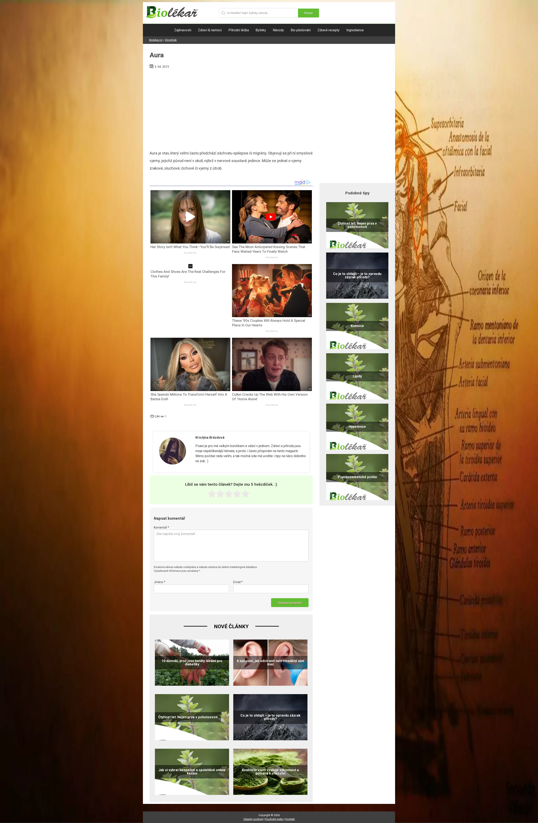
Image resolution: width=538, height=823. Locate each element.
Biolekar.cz (155, 40)
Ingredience (355, 30)
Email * (238, 582)
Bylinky (261, 30)
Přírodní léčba (238, 30)
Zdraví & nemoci (210, 30)
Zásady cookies (253, 819)
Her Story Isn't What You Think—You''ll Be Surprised (190, 247)
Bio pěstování (301, 30)
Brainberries (190, 253)
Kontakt (290, 819)
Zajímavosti (182, 30)
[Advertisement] (231, 107)
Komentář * (161, 527)
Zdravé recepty (328, 30)
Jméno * (159, 582)
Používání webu (274, 819)
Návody (278, 30)
